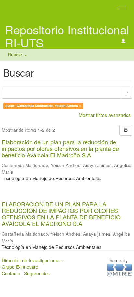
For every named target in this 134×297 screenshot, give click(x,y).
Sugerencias (37, 273)
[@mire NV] (119, 269)
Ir (126, 93)
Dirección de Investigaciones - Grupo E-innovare (32, 263)
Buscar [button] (16, 54)
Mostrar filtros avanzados (105, 115)
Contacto (11, 273)
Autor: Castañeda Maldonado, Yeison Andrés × (43, 105)
